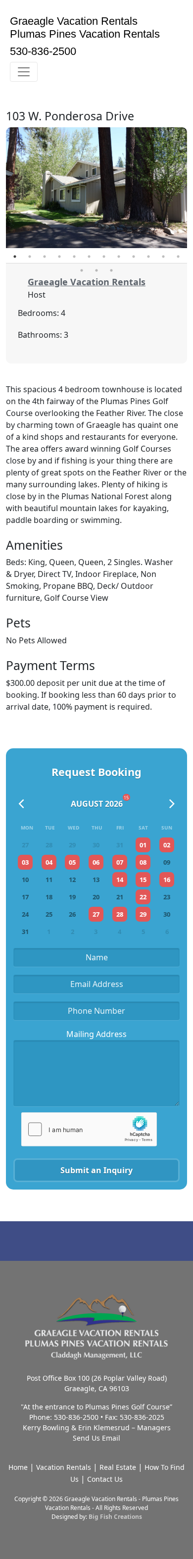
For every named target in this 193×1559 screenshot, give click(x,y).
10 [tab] (148, 256)
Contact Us (105, 1479)
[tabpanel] (96, 187)
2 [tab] (30, 256)
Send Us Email (96, 1438)
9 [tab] (134, 256)
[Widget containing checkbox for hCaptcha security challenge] (89, 1129)
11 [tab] (163, 256)
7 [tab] (104, 256)
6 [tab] (89, 256)
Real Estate (117, 1467)
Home (18, 1467)
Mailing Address (96, 1034)
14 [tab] (96, 270)
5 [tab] (74, 256)
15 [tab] (111, 270)
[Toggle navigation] (24, 72)
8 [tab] (119, 256)
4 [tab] (59, 256)
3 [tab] (44, 256)
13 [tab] (82, 270)
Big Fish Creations (115, 1516)
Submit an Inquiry (96, 1170)
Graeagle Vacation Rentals (86, 282)
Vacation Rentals (63, 1467)
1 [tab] (15, 256)
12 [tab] (178, 256)
